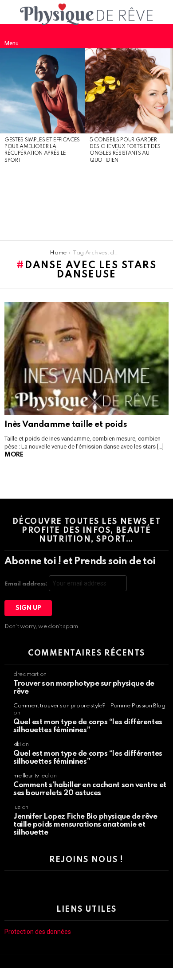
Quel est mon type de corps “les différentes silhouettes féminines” (87, 726)
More (13, 455)
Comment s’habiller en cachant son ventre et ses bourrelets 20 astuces (89, 789)
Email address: (26, 584)
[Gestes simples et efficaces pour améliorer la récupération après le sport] (42, 90)
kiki (17, 744)
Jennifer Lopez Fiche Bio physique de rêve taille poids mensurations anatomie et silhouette (85, 824)
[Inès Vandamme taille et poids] (86, 358)
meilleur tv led (31, 776)
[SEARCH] (161, 36)
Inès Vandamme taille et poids (65, 424)
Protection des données (37, 931)
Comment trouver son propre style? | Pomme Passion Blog (89, 706)
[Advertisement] (42, 202)
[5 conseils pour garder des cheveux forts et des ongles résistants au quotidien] (127, 90)
